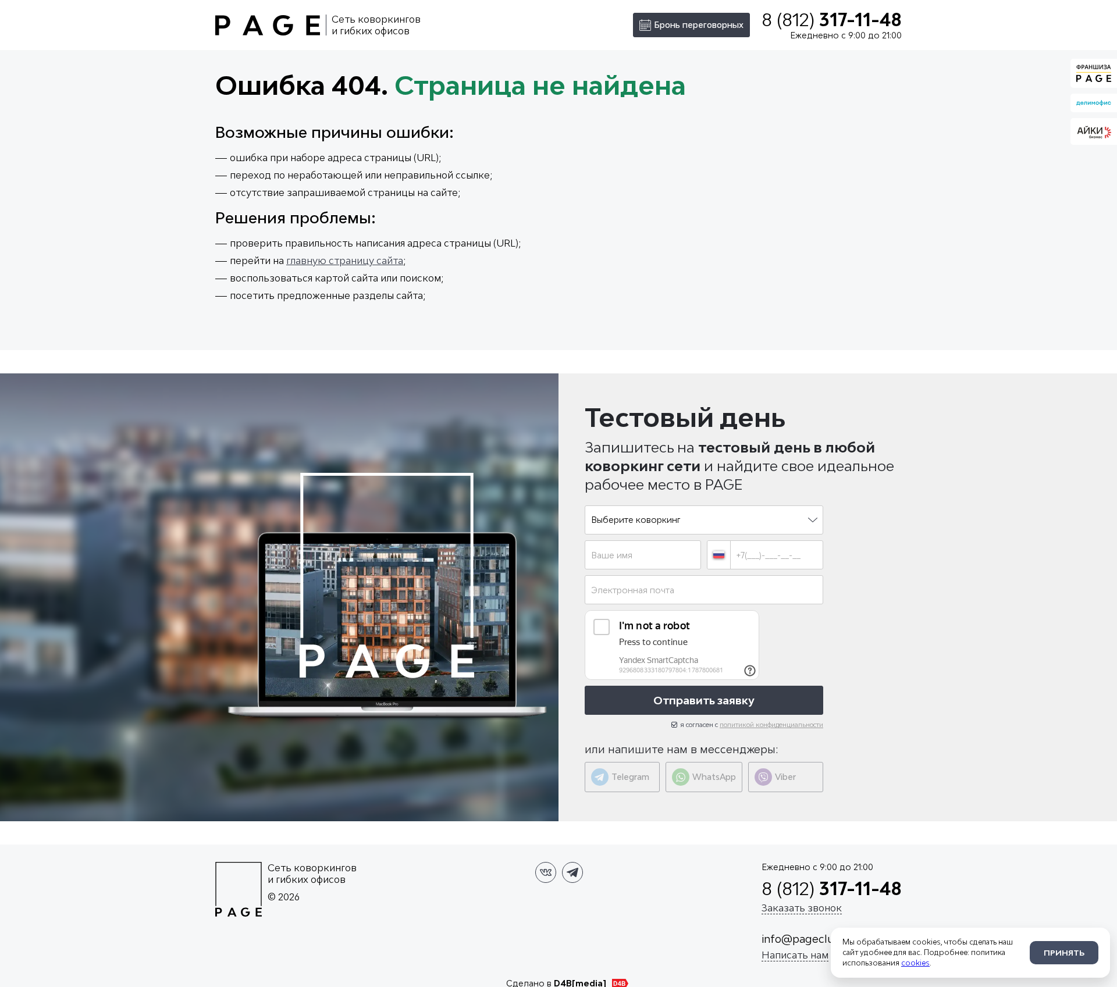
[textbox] (704, 520)
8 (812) (832, 19)
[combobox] (704, 520)
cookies (915, 963)
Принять (1064, 952)
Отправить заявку (704, 700)
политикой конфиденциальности (771, 724)
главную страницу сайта (344, 260)
